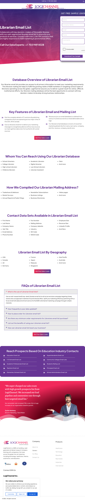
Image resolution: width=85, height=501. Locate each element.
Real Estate (59, 459)
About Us (35, 447)
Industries (59, 462)
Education (59, 455)
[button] (40, 291)
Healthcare (59, 448)
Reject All (21, 494)
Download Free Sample (72, 56)
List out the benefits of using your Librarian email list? (28, 323)
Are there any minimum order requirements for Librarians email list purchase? (38, 318)
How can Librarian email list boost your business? (27, 328)
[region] (21, 488)
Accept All (32, 494)
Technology (59, 452)
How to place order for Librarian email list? (24, 314)
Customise (11, 494)
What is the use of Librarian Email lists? (23, 292)
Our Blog (35, 454)
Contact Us (35, 457)
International (59, 466)
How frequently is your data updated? (22, 309)
